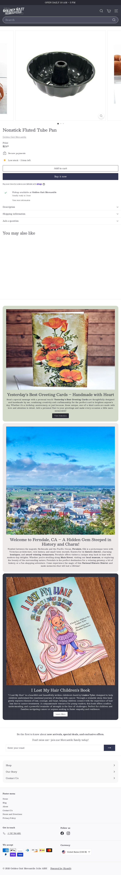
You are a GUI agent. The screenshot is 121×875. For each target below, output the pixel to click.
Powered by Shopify (60, 868)
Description (9, 207)
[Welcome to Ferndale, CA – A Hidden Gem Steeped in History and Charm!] (60, 481)
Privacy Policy (9, 818)
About (5, 806)
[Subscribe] (109, 748)
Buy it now (60, 176)
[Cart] (108, 11)
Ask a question (11, 221)
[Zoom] (101, 116)
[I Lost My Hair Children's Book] (60, 631)
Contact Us (8, 810)
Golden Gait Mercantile (14, 136)
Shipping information (14, 214)
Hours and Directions (12, 814)
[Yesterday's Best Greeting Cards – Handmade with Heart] (60, 349)
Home (5, 798)
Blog (5, 802)
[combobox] (60, 20)
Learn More (60, 714)
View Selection (60, 415)
